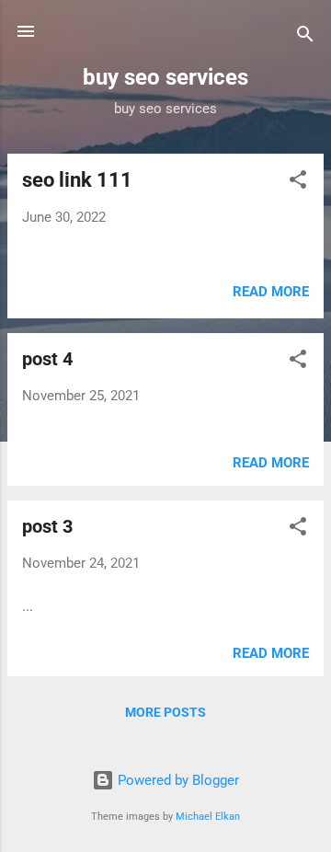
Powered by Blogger (176, 780)
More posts (165, 712)
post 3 (47, 526)
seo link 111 (77, 179)
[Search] (305, 37)
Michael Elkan (208, 817)
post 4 (47, 359)
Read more (271, 291)
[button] (298, 182)
